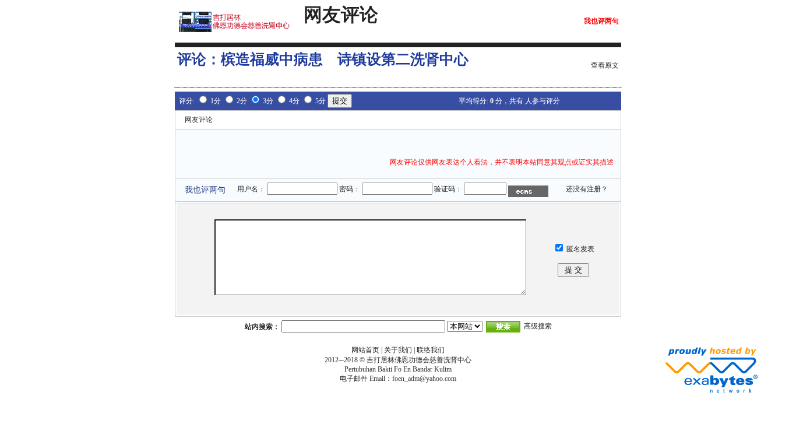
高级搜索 (538, 326)
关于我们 (398, 350)
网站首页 (365, 350)
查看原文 (605, 65)
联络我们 (431, 350)
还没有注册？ (587, 189)
